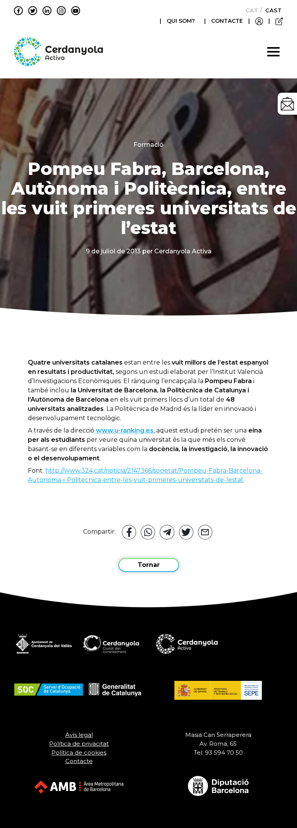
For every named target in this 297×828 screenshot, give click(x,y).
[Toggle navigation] (273, 51)
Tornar (149, 564)
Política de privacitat (79, 743)
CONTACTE (227, 20)
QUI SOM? (180, 20)
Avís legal (79, 734)
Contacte (79, 761)
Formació (148, 144)
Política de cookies (78, 752)
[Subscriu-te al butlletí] (287, 103)
